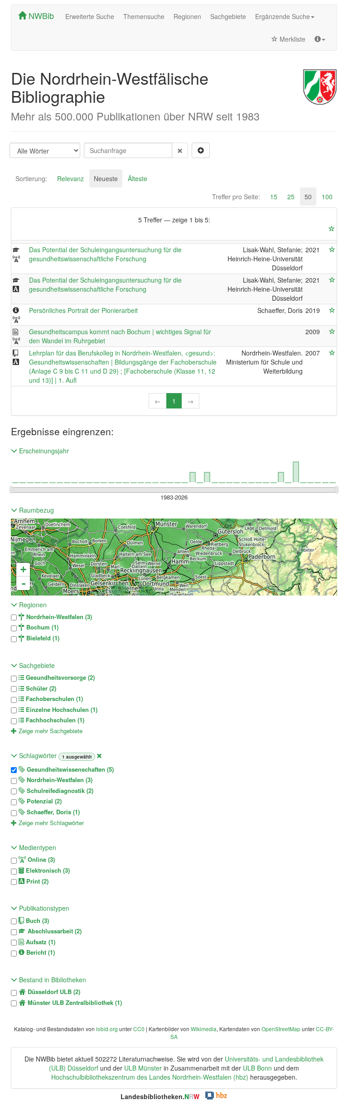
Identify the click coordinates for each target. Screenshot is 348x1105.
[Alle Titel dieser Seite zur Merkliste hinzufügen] (332, 228)
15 (273, 196)
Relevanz (70, 178)
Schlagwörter (37, 755)
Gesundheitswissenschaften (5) (69, 769)
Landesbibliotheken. (160, 1096)
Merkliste (291, 38)
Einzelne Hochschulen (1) (60, 710)
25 (291, 196)
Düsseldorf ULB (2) (53, 992)
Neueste (106, 178)
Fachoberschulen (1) (53, 699)
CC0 (139, 1029)
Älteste (137, 178)
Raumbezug (35, 509)
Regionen (187, 16)
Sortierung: (31, 178)
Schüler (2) (40, 688)
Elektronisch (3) (47, 870)
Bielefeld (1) (41, 638)
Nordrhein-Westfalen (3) (58, 617)
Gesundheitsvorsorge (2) (59, 677)
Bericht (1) (39, 952)
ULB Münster (143, 1067)
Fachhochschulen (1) (54, 720)
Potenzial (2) (43, 801)
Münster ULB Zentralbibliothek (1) (74, 1003)
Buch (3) (36, 921)
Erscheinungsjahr (43, 450)
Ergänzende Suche (282, 16)
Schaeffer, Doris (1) (52, 812)
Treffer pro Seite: (236, 196)
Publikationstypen (43, 908)
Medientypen (36, 847)
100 (327, 196)
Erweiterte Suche (89, 16)
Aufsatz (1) (39, 942)
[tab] (31, 178)
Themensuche (143, 16)
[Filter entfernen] (99, 755)
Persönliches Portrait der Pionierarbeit (83, 310)
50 (308, 196)
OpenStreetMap (280, 1029)
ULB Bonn (257, 1067)
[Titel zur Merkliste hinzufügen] (332, 249)
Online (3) (40, 859)
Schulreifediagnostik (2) (59, 791)
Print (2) (36, 881)
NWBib (40, 15)
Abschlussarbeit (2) (54, 931)
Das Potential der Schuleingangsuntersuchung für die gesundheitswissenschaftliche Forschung (105, 254)
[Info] (320, 39)
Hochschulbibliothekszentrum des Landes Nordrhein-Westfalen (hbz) (149, 1076)
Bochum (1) (41, 627)
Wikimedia (204, 1029)
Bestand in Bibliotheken (51, 979)
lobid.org (107, 1029)
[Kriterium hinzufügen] (201, 150)
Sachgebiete (228, 16)
